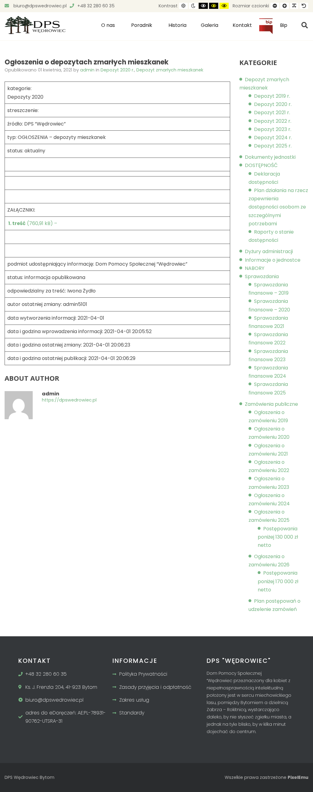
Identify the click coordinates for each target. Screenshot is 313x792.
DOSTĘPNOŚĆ (261, 165)
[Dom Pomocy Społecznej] (35, 25)
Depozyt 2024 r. (273, 137)
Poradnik (141, 25)
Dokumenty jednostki (270, 157)
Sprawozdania (262, 276)
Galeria (209, 25)
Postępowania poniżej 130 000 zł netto (278, 537)
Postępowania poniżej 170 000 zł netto (278, 581)
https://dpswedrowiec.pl (69, 400)
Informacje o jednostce (272, 259)
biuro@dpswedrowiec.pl (39, 6)
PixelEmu (298, 777)
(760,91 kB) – (32, 223)
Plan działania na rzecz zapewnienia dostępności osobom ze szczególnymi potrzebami (278, 207)
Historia (177, 25)
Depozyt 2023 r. (272, 129)
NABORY (254, 268)
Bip (266, 28)
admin (88, 70)
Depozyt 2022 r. (272, 121)
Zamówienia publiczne (271, 404)
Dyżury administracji (269, 251)
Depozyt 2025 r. (273, 145)
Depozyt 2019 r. (272, 96)
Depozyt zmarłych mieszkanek (169, 70)
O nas (108, 25)
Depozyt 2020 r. (117, 70)
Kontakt (242, 25)
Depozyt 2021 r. (272, 112)
